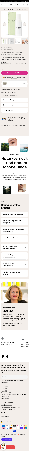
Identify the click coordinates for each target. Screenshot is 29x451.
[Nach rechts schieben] (24, 24)
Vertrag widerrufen (7, 447)
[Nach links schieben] (4, 24)
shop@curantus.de (6, 405)
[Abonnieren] (26, 377)
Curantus (8, 434)
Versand (9, 63)
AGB (23, 380)
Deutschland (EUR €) (9, 422)
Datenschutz (4, 382)
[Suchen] (24, 4)
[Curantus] (13, 356)
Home (3, 9)
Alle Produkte (11, 9)
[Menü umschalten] (1, 4)
